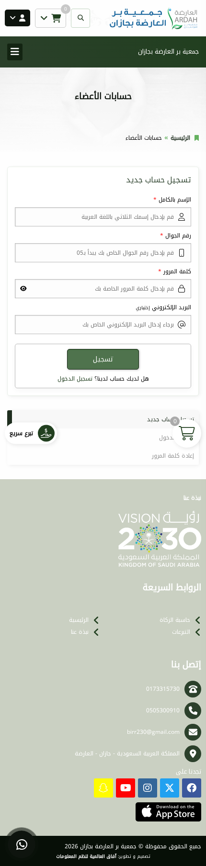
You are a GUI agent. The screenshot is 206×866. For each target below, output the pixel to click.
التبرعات (181, 632)
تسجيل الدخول (74, 378)
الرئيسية (180, 138)
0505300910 (163, 710)
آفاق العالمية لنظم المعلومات (86, 856)
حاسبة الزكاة (175, 620)
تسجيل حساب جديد (170, 419)
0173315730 (163, 689)
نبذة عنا (80, 632)
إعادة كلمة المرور (173, 455)
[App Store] (168, 811)
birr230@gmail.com (153, 732)
